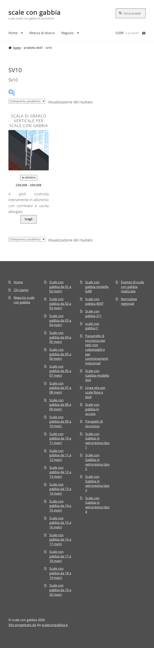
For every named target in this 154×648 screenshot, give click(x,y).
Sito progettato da (22, 625)
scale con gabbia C (92, 326)
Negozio (67, 33)
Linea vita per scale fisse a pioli (95, 392)
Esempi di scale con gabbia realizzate (132, 286)
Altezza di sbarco (42, 33)
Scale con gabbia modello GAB (97, 286)
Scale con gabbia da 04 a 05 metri (60, 337)
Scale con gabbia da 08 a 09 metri (60, 404)
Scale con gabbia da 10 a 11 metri (60, 438)
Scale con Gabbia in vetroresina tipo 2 (97, 462)
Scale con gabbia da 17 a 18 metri (60, 556)
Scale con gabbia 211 (93, 313)
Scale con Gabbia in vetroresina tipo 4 (97, 505)
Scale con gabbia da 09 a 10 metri (60, 421)
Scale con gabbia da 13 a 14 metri (60, 489)
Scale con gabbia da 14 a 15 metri (60, 506)
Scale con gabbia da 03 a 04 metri (60, 320)
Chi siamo (21, 290)
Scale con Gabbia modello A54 (97, 375)
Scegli (28, 219)
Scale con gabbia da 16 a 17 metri (60, 539)
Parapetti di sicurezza (94, 423)
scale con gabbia (34, 12)
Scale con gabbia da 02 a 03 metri (60, 303)
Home (13, 33)
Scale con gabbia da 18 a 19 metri (60, 573)
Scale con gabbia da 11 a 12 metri (60, 455)
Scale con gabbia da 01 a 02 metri (60, 286)
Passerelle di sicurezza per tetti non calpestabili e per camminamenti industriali (96, 349)
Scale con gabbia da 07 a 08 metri (60, 388)
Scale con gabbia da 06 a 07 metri (60, 371)
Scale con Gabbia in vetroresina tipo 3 (97, 483)
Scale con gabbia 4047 (94, 301)
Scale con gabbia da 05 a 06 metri (60, 354)
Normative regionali (129, 301)
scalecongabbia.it (55, 625)
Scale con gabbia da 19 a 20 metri (60, 590)
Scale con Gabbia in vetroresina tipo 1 (97, 441)
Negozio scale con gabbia (24, 299)
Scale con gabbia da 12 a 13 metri (60, 472)
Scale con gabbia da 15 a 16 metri (60, 522)
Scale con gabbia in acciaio (92, 409)
